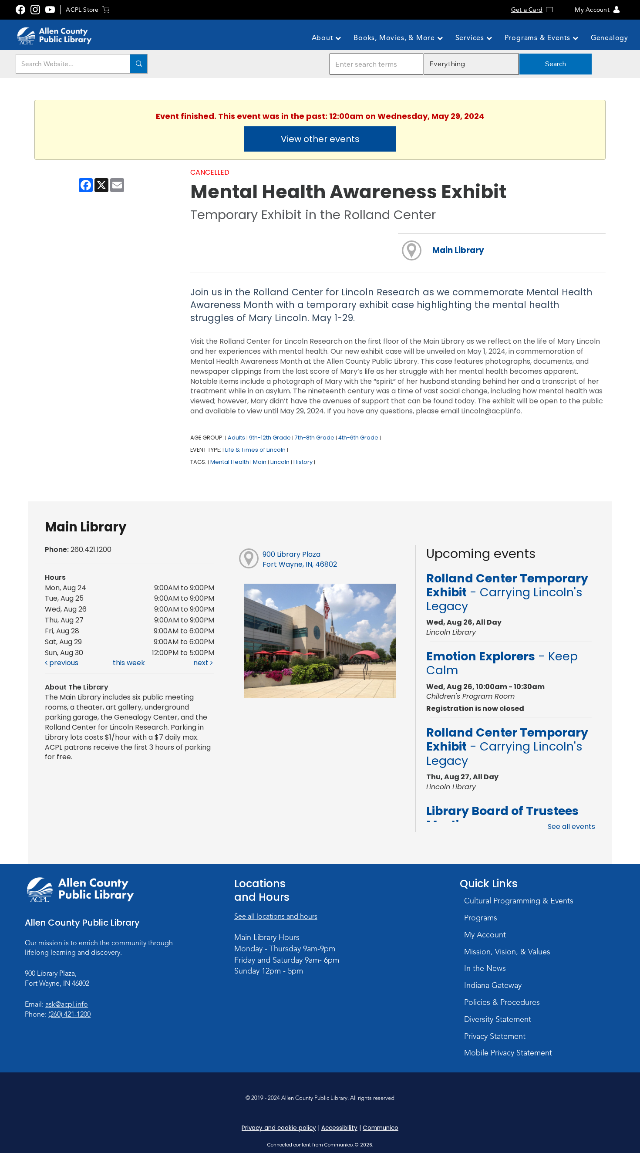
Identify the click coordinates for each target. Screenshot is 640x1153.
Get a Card (526, 10)
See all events (571, 827)
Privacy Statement (494, 1036)
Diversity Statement (497, 1019)
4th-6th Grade (358, 437)
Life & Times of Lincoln (255, 449)
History (303, 462)
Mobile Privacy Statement (508, 1053)
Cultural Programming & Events (518, 901)
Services (470, 38)
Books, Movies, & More (395, 38)
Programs (480, 918)
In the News (485, 968)
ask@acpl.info (66, 1004)
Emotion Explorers (502, 663)
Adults (236, 437)
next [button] (201, 663)
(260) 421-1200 (69, 1014)
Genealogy (609, 38)
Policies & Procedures (502, 1002)
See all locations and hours (275, 916)
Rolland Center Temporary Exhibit (507, 592)
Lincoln (280, 462)
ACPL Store (82, 10)
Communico (380, 1128)
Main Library (458, 250)
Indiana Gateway (493, 985)
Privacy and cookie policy (279, 1128)
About (324, 38)
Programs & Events (539, 38)
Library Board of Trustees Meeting (502, 818)
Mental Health (229, 462)
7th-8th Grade (314, 437)
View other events (320, 139)
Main (259, 462)
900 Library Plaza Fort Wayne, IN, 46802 (300, 559)
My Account (592, 10)
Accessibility (339, 1128)
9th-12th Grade (270, 437)
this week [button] (129, 663)
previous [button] (62, 663)
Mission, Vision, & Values (507, 952)
